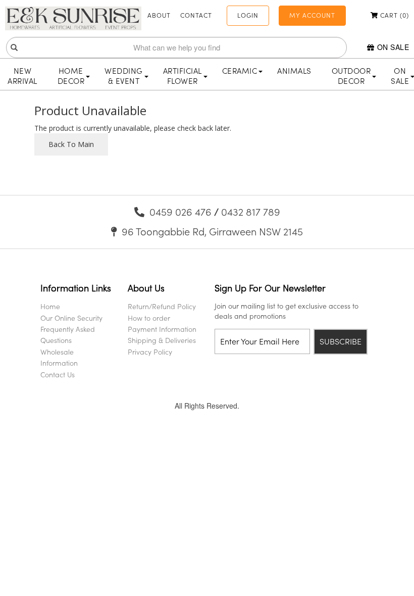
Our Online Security (71, 318)
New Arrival (22, 76)
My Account (312, 15)
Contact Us (57, 374)
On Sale (393, 47)
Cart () (393, 15)
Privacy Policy (150, 351)
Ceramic (239, 71)
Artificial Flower (182, 76)
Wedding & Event (124, 76)
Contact (196, 15)
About (159, 15)
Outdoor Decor (351, 76)
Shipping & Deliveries (162, 340)
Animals (294, 71)
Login (247, 15)
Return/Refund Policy (162, 306)
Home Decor (71, 76)
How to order (149, 318)
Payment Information (162, 329)
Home (50, 306)
